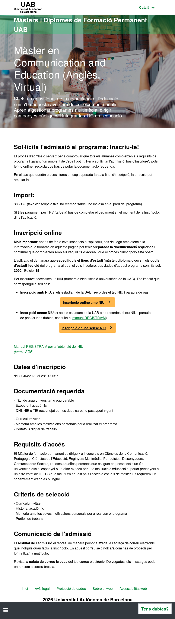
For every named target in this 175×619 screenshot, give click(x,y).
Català (150, 7)
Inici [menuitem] (25, 588)
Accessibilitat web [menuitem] (133, 588)
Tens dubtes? (155, 609)
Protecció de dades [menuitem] (71, 588)
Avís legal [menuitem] (42, 588)
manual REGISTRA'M (89, 317)
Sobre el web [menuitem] (103, 588)
